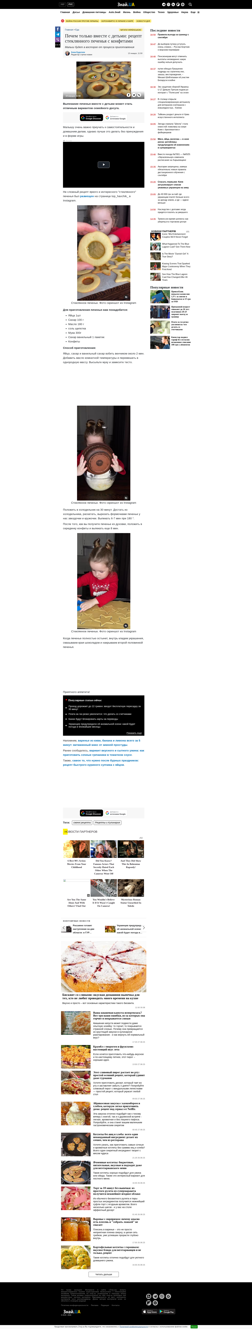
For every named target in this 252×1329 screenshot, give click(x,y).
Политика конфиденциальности (74, 1305)
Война (137, 12)
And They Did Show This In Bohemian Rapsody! (130, 864)
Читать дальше (103, 1274)
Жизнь (127, 12)
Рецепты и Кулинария (107, 822)
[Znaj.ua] (126, 4)
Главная (65, 12)
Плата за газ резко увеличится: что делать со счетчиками (100, 714)
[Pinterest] (182, 4)
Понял (194, 1327)
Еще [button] (193, 12)
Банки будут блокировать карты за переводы (93, 719)
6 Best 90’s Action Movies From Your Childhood (76, 864)
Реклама (94, 1305)
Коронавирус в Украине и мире (117, 21)
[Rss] (173, 4)
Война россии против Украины (82, 21)
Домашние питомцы (94, 12)
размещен (87, 196)
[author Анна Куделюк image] (68, 53)
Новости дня (143, 21)
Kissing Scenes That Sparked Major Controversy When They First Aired (176, 266)
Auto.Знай (114, 12)
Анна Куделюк (78, 52)
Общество (149, 12)
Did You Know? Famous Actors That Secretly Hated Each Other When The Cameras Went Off (103, 867)
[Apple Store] (150, 1311)
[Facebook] (57, 29)
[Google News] (168, 1296)
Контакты (116, 1305)
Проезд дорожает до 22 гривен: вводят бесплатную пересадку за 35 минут (105, 707)
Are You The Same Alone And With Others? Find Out (76, 902)
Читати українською (130, 30)
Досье (76, 12)
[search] (190, 4)
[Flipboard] (178, 4)
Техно (161, 12)
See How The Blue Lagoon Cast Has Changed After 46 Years (175, 277)
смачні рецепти (82, 822)
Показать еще (134, 733)
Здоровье (173, 12)
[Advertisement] (103, 384)
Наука (184, 12)
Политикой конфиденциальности (134, 1327)
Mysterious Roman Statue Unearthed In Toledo (130, 902)
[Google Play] (166, 1311)
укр (63, 4)
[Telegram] (164, 4)
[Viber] (168, 4)
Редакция (105, 1305)
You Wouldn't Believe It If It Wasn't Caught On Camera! (104, 902)
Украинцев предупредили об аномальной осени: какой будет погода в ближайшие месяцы (102, 725)
